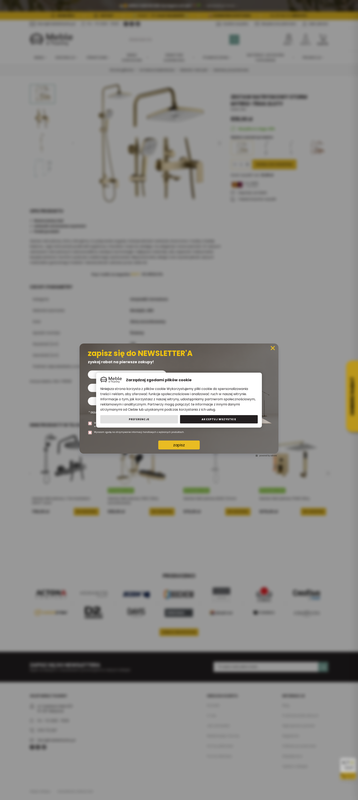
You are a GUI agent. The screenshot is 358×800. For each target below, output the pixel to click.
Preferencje (139, 419)
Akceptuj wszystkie (219, 419)
